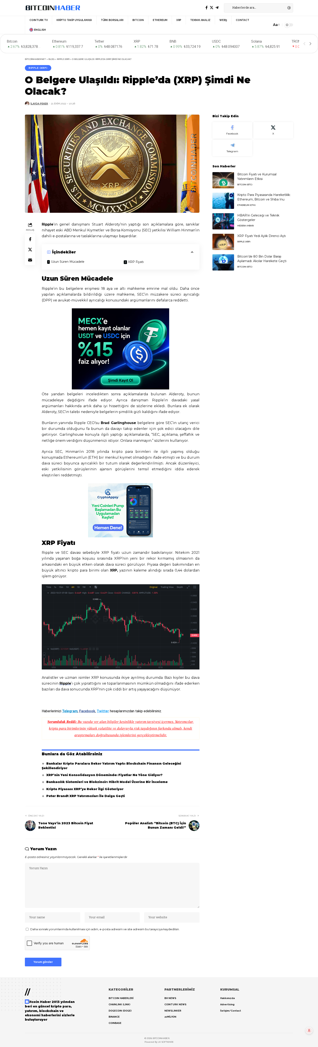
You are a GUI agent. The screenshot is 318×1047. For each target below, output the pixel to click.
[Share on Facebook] (30, 239)
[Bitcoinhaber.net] (53, 7)
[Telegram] (217, 8)
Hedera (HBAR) (245, 225)
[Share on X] (30, 249)
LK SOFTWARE (166, 1042)
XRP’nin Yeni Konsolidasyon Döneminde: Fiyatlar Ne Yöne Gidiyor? (104, 775)
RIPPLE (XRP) (38, 67)
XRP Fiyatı (136, 262)
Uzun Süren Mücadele (67, 262)
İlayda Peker (39, 103)
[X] (211, 8)
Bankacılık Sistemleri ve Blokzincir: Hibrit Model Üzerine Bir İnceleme (107, 782)
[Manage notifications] (309, 1030)
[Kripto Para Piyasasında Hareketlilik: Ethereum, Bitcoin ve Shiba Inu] (223, 201)
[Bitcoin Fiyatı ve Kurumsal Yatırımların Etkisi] (223, 180)
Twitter (103, 711)
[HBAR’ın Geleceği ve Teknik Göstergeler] (223, 221)
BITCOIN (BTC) (244, 184)
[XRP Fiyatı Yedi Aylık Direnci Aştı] (223, 242)
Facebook (87, 711)
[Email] (30, 260)
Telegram (70, 711)
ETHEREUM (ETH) (246, 205)
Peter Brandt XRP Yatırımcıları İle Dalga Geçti (85, 796)
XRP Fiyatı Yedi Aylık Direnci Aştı (261, 236)
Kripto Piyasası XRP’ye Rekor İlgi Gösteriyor (85, 789)
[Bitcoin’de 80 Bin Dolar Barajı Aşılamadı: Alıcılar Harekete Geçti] (223, 262)
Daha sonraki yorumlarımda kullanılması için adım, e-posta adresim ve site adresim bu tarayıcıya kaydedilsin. (105, 929)
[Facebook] (206, 8)
